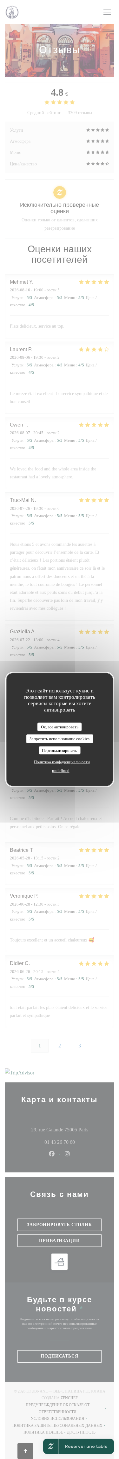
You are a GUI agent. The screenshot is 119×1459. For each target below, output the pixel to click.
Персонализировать (59, 750)
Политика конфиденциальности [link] (62, 762)
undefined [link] (60, 770)
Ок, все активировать (59, 726)
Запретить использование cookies (59, 738)
